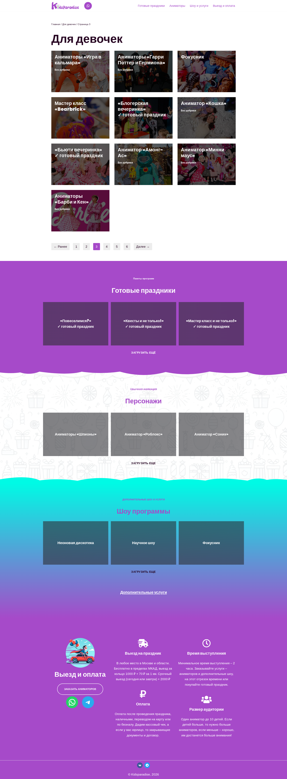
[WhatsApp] (88, 6)
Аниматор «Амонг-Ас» (140, 152)
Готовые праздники (151, 5)
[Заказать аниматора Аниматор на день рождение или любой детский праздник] (65, 6)
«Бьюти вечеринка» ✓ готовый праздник (79, 152)
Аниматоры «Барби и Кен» (72, 199)
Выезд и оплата (224, 5)
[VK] (140, 765)
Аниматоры (177, 5)
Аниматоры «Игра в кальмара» (78, 60)
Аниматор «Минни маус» (202, 152)
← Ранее (60, 246)
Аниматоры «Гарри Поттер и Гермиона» (141, 60)
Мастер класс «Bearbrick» (70, 106)
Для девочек (69, 24)
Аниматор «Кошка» (203, 103)
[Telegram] (88, 702)
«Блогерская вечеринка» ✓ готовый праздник (142, 109)
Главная (55, 24)
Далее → (143, 246)
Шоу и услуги (199, 5)
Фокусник (192, 57)
